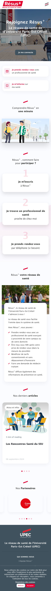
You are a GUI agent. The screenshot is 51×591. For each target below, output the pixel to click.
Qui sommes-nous (25, 557)
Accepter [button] (30, 585)
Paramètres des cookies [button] (25, 582)
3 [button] (26, 471)
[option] (25, 35)
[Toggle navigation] (47, 4)
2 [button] (24, 471)
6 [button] (31, 518)
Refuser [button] (21, 585)
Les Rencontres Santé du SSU (24, 444)
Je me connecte (25, 52)
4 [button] (29, 471)
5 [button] (29, 518)
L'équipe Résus (25, 561)
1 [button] (22, 471)
